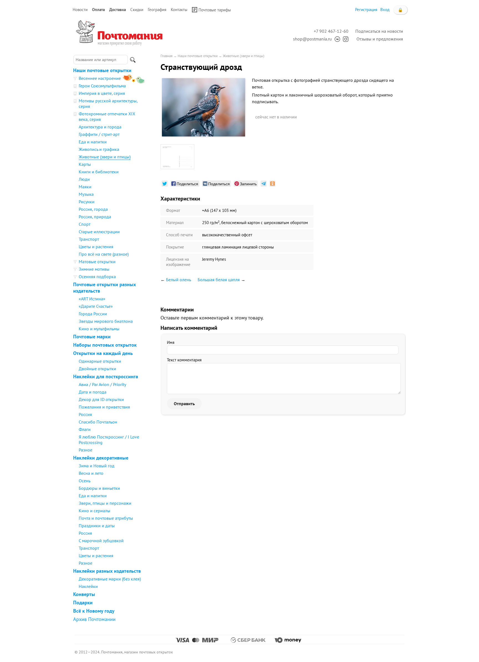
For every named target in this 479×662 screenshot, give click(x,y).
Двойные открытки (97, 368)
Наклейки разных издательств (107, 571)
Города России (93, 313)
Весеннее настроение (100, 78)
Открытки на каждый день (103, 353)
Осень (84, 480)
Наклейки (88, 586)
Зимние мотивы (94, 269)
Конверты (84, 594)
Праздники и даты (97, 525)
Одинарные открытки (100, 361)
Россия (85, 414)
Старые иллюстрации (99, 231)
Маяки (85, 186)
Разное (85, 450)
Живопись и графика (99, 149)
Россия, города (93, 209)
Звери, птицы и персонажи (105, 503)
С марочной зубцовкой (101, 540)
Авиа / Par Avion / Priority (102, 384)
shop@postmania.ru (312, 39)
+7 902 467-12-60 (331, 31)
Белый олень (178, 279)
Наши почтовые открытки (102, 70)
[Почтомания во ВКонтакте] (336, 39)
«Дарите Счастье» (96, 306)
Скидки (136, 9)
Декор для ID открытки (101, 399)
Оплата (98, 9)
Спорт (84, 224)
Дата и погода (92, 392)
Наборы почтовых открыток (105, 345)
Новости (80, 9)
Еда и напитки (93, 141)
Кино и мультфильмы (99, 328)
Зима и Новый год (96, 465)
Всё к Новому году (93, 611)
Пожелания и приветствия (104, 407)
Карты (85, 164)
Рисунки (87, 201)
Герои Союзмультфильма (102, 85)
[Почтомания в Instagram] (344, 39)
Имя (170, 342)
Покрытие (175, 247)
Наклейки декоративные (100, 458)
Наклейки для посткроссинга (105, 376)
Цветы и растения (96, 246)
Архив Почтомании (94, 619)
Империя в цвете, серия (102, 93)
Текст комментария (184, 359)
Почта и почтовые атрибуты (106, 518)
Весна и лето (91, 473)
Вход (384, 9)
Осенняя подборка (97, 276)
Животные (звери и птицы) (105, 156)
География (157, 9)
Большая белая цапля (219, 279)
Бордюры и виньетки (99, 488)
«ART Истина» (92, 298)
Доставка (117, 9)
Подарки (83, 602)
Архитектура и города (100, 127)
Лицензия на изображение (178, 262)
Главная (166, 56)
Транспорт (89, 239)
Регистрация (366, 9)
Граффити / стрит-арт (99, 134)
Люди (84, 179)
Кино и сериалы (94, 510)
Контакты (179, 9)
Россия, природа (95, 216)
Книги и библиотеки (99, 171)
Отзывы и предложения (379, 39)
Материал (175, 222)
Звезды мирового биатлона (106, 321)
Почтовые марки (92, 336)
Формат (173, 210)
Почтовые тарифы (214, 9)
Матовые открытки (97, 261)
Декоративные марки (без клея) (110, 579)
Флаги (85, 429)
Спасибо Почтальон (98, 422)
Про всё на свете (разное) (104, 254)
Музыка (86, 194)
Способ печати (179, 234)
